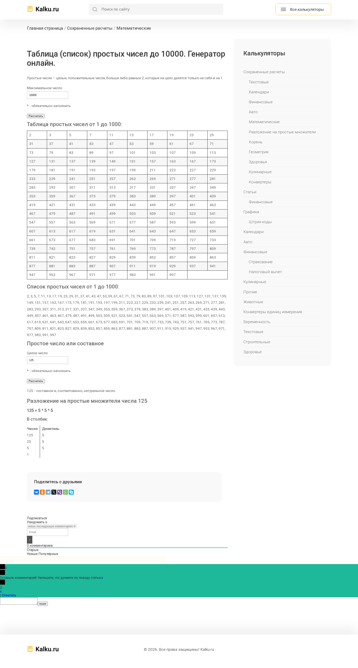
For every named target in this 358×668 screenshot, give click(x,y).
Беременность (256, 321)
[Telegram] (48, 492)
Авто (253, 112)
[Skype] (71, 492)
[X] (53, 492)
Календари (259, 92)
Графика (251, 211)
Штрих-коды (260, 221)
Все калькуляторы (307, 9)
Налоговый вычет (265, 271)
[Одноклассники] (42, 492)
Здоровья (258, 161)
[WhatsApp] (65, 492)
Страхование (261, 261)
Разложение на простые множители (282, 132)
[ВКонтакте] (36, 492)
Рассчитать (36, 116)
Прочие (250, 292)
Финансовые (261, 102)
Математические (264, 121)
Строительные (256, 341)
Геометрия (258, 152)
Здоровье (252, 351)
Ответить (9, 595)
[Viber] (59, 492)
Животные (253, 301)
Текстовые (259, 82)
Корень (255, 142)
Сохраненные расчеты (264, 71)
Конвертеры (260, 182)
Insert (42, 603)
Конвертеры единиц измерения (272, 311)
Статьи (249, 192)
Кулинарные (260, 171)
